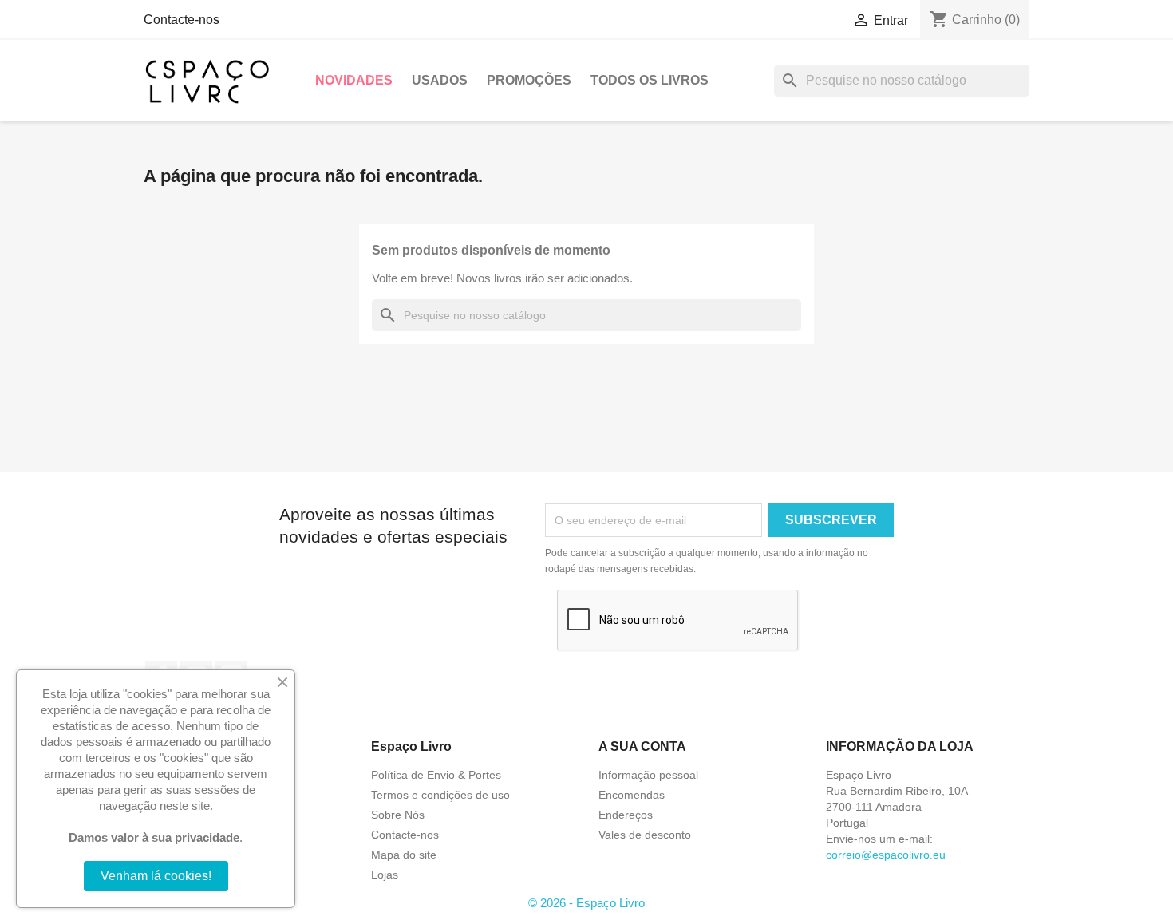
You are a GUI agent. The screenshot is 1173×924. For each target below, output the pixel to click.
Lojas (384, 874)
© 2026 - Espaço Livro (586, 903)
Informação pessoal (648, 774)
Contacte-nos (181, 19)
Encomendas (631, 794)
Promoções (529, 80)
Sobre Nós (398, 814)
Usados (440, 80)
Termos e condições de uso (440, 794)
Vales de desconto (644, 834)
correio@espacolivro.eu (886, 854)
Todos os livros (649, 80)
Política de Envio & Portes (436, 774)
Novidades (354, 80)
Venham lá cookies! (156, 876)
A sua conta (642, 746)
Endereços (625, 814)
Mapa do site (403, 854)
